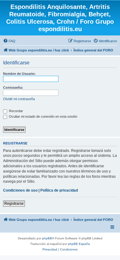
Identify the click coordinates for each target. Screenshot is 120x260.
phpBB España (79, 244)
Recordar (15, 111)
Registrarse (14, 203)
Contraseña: (13, 87)
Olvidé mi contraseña (19, 99)
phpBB (47, 238)
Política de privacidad (59, 190)
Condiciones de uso (20, 190)
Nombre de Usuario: (19, 73)
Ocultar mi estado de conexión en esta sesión (42, 116)
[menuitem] (9, 41)
